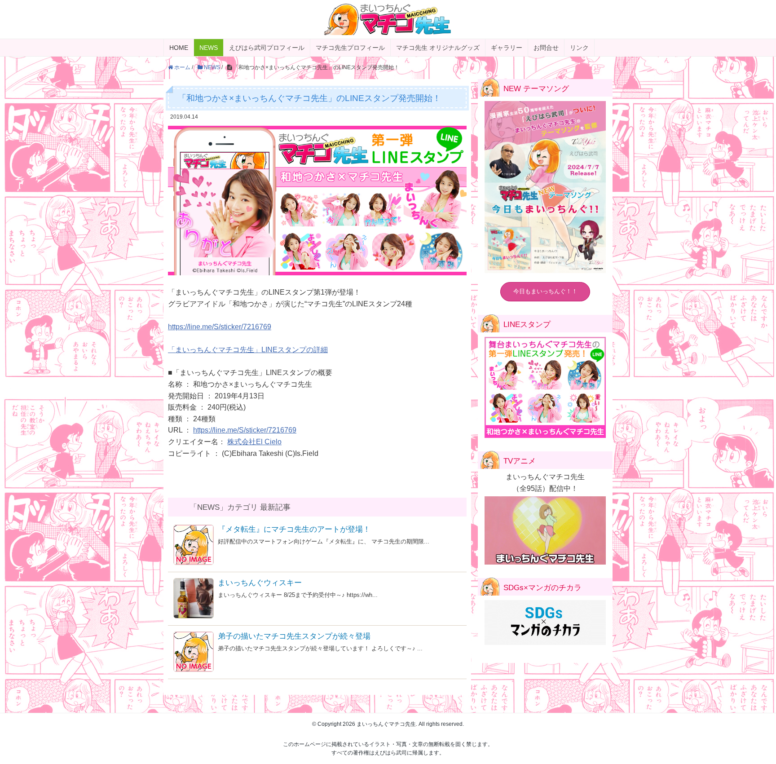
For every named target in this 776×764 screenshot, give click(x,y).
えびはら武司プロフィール (266, 47)
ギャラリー (506, 47)
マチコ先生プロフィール (350, 47)
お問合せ (546, 47)
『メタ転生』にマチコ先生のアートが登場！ (294, 529)
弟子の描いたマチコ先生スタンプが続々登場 (294, 636)
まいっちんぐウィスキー (260, 583)
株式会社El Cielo (254, 442)
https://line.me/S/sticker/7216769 (219, 327)
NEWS (208, 47)
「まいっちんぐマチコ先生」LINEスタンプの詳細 (248, 349)
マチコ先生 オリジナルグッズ (438, 47)
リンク (579, 47)
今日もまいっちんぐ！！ (545, 291)
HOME (178, 47)
